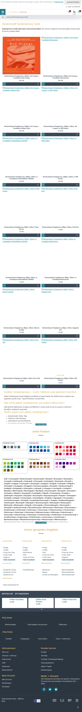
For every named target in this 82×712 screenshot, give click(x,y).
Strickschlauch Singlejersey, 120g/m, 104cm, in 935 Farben (60, 178)
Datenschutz (58, 2)
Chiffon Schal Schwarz (41, 600)
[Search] (73, 12)
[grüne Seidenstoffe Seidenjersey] (15, 467)
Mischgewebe (47, 563)
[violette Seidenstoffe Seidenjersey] (67, 465)
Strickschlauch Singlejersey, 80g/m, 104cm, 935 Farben (60, 379)
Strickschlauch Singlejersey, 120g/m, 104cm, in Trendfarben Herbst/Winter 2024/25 (21, 178)
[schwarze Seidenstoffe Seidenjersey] (12, 447)
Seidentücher (47, 541)
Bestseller (7, 594)
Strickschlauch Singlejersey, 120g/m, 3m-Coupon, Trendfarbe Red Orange (21, 77)
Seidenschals (27, 541)
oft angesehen (22, 594)
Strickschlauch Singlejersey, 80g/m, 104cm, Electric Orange (21, 329)
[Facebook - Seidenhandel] (44, 689)
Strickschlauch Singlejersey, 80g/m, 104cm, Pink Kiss (60, 227)
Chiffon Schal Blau (17, 599)
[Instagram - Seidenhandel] (56, 689)
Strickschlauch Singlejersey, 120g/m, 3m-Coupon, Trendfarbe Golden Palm (21, 127)
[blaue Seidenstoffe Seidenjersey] (41, 448)
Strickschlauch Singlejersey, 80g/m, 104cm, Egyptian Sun (60, 329)
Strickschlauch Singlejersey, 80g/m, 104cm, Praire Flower (21, 228)
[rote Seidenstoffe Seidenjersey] (67, 450)
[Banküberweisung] (77, 700)
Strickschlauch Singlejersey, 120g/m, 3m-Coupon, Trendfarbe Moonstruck (60, 77)
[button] (40, 609)
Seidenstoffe (7, 541)
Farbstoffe (26, 563)
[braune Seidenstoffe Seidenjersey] (41, 465)
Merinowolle (65, 563)
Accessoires (7, 563)
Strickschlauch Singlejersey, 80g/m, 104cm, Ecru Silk (21, 378)
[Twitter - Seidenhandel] (50, 689)
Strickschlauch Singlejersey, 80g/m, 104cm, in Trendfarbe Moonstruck (60, 278)
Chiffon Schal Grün (69, 599)
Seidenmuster (66, 541)
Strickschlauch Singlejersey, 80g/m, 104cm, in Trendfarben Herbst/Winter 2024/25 (21, 278)
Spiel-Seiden (7, 578)
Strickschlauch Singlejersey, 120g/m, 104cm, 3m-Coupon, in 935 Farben (60, 127)
